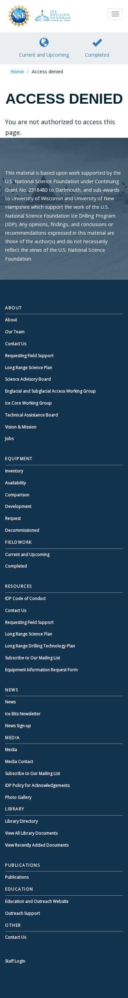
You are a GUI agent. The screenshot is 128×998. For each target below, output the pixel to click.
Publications (17, 877)
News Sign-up (18, 726)
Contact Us (15, 344)
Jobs (9, 438)
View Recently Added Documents (37, 845)
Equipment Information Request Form (41, 670)
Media (11, 749)
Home (17, 71)
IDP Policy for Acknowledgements (37, 785)
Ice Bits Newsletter (23, 714)
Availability (15, 483)
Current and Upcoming (44, 55)
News (10, 702)
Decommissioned (22, 530)
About (11, 320)
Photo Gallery (18, 797)
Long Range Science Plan (28, 367)
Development (18, 506)
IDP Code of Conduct (25, 598)
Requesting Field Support (29, 355)
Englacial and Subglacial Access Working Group (50, 391)
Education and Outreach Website (37, 901)
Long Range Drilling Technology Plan (40, 646)
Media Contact (19, 761)
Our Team (15, 332)
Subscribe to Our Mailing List (32, 658)
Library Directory (21, 821)
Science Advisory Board (28, 379)
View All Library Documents (31, 833)
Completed (97, 55)
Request (13, 518)
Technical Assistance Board (31, 415)
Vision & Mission (21, 427)
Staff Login (15, 961)
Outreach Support (22, 913)
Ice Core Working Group (28, 403)
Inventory (14, 471)
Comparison (17, 495)
